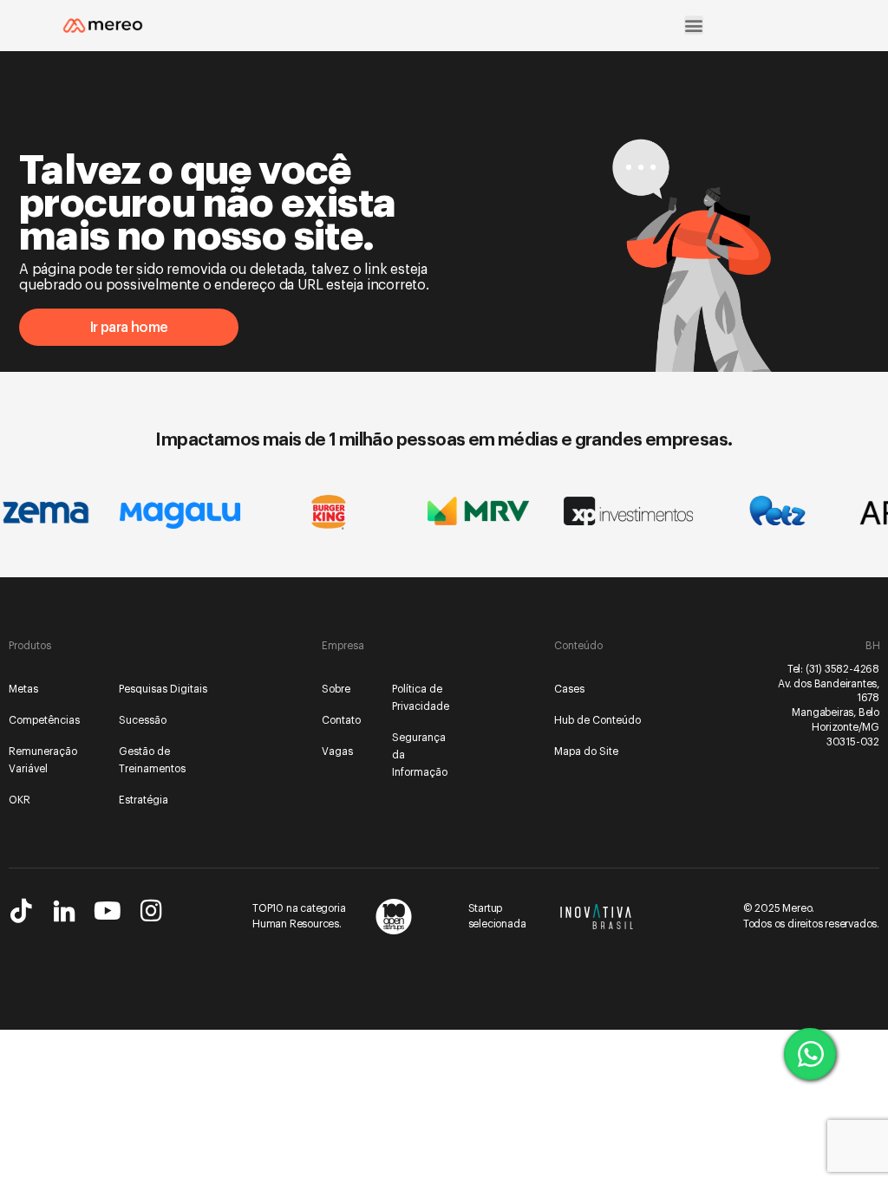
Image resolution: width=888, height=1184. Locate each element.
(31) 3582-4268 (842, 669)
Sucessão (142, 720)
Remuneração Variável (43, 760)
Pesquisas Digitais (163, 689)
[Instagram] (151, 911)
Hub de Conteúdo (597, 720)
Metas (23, 689)
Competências (44, 720)
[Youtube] (107, 911)
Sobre (336, 689)
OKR (19, 800)
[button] (693, 25)
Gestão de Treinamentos (152, 760)
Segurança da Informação (419, 754)
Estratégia (143, 800)
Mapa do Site (586, 751)
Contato (341, 720)
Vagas (337, 751)
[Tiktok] (21, 911)
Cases (569, 689)
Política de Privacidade (420, 698)
